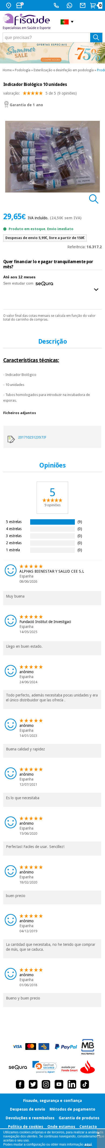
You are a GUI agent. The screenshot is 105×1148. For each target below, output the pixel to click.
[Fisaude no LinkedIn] (72, 1084)
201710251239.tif (32, 437)
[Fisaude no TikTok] (84, 1084)
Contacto (88, 1126)
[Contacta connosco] (83, 5)
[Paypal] (66, 1046)
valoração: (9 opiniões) (40, 93)
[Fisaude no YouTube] (59, 1084)
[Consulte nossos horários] (20, 5)
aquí (88, 1144)
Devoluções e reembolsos (30, 1118)
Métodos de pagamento (72, 1109)
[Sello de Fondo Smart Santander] (79, 1067)
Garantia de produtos (79, 1118)
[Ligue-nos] (57, 5)
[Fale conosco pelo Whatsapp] (70, 5)
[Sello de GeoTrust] (44, 1067)
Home (7, 70)
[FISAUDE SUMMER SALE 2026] (52, 53)
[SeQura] (18, 1067)
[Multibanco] (87, 1047)
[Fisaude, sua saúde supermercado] (27, 21)
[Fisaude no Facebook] (20, 1084)
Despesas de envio (27, 1109)
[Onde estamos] (9, 5)
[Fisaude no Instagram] (46, 1084)
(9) (80, 522)
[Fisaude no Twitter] (33, 1084)
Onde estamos (61, 1126)
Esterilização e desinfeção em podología (64, 70)
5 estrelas (14, 522)
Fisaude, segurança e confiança (52, 1100)
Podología (22, 70)
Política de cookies (25, 1126)
